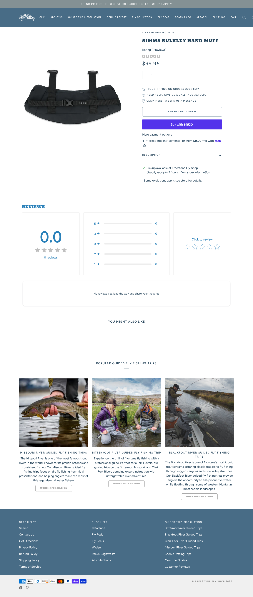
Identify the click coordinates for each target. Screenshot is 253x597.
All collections (101, 560)
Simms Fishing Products (158, 32)
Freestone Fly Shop (210, 581)
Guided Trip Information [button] (183, 522)
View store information (194, 172)
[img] (151, 56)
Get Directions (28, 541)
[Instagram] (27, 587)
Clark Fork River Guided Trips (184, 541)
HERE (159, 100)
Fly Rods (97, 534)
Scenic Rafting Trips (178, 554)
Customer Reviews (177, 566)
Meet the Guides (176, 560)
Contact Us (26, 534)
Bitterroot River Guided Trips (183, 528)
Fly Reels (98, 541)
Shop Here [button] (100, 522)
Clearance (98, 528)
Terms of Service (30, 566)
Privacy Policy (28, 547)
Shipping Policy (29, 560)
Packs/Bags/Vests (103, 554)
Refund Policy (28, 554)
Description (151, 154)
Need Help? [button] (27, 522)
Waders (96, 547)
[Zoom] (72, 97)
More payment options (157, 134)
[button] (56, 17)
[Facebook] (20, 587)
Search (23, 528)
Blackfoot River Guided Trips (183, 534)
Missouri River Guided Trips (182, 547)
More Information (53, 488)
